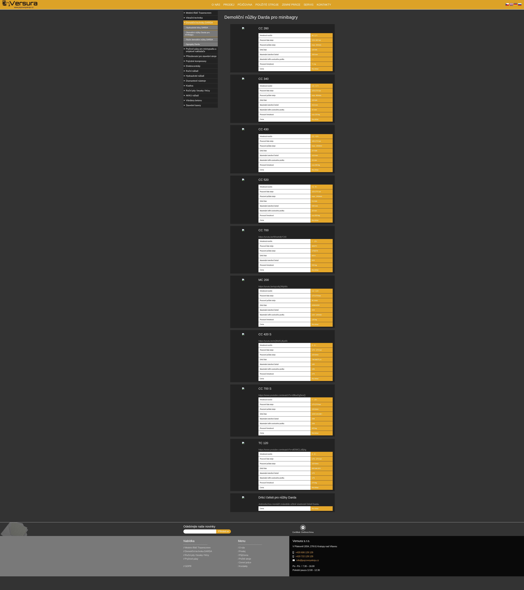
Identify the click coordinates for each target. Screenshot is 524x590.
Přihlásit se (223, 531)
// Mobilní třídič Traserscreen (197, 547)
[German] (515, 5)
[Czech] (507, 5)
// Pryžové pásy (190, 559)
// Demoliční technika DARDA (197, 551)
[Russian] (520, 5)
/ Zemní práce (244, 562)
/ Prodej (241, 551)
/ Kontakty (243, 566)
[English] (511, 5)
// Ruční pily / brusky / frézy (196, 555)
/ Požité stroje (244, 559)
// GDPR (187, 566)
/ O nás (241, 547)
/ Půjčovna (243, 555)
